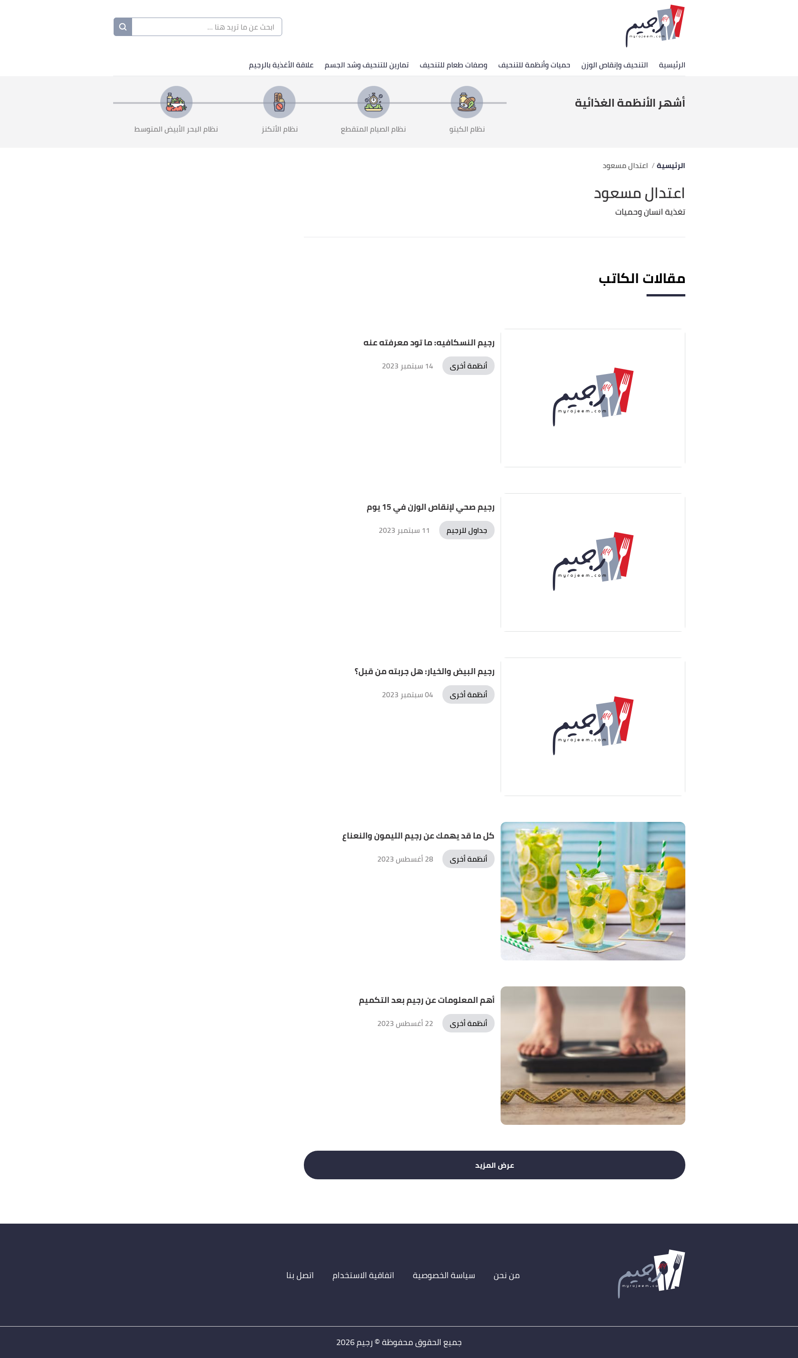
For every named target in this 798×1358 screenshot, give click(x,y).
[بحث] (123, 27)
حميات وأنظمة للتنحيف (534, 65)
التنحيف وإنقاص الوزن (614, 65)
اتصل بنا (300, 1275)
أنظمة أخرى (468, 366)
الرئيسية (672, 65)
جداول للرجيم (467, 530)
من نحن (507, 1275)
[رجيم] (655, 27)
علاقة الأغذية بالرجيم (281, 65)
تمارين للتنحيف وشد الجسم (367, 65)
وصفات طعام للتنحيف (453, 65)
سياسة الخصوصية (444, 1275)
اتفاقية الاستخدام (363, 1275)
